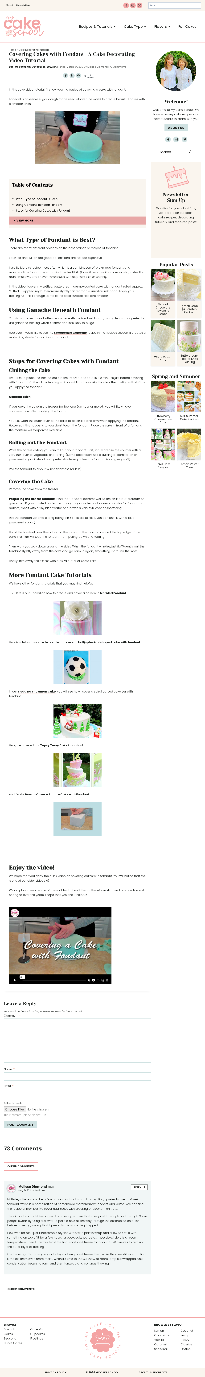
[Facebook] (126, 5)
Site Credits (159, 1372)
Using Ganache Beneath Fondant (39, 205)
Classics (186, 1344)
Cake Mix (36, 1329)
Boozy (185, 1340)
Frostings (36, 1338)
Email (8, 1086)
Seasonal (10, 1338)
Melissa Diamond (97, 66)
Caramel (160, 1344)
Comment (12, 1016)
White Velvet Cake (163, 359)
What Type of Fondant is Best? (37, 199)
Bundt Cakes (13, 1343)
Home (12, 49)
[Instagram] (133, 5)
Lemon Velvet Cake (189, 466)
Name (9, 1069)
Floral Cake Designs (163, 466)
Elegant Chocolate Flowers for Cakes (163, 309)
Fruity (184, 1335)
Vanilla (159, 1340)
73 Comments (118, 66)
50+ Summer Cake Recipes (189, 417)
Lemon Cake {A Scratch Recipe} (189, 309)
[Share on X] (72, 76)
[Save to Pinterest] (78, 76)
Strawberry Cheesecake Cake (163, 419)
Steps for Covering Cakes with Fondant (43, 211)
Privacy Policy (55, 1372)
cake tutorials (163, 119)
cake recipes (183, 114)
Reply (137, 1187)
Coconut (187, 1331)
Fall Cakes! (187, 26)
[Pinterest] (139, 5)
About (9, 5)
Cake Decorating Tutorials (33, 49)
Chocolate (161, 1335)
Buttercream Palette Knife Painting (189, 359)
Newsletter (23, 5)
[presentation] (163, 285)
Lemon (159, 1331)
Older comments (21, 1166)
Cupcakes (37, 1334)
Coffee (186, 1349)
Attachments (13, 1103)
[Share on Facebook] (65, 76)
